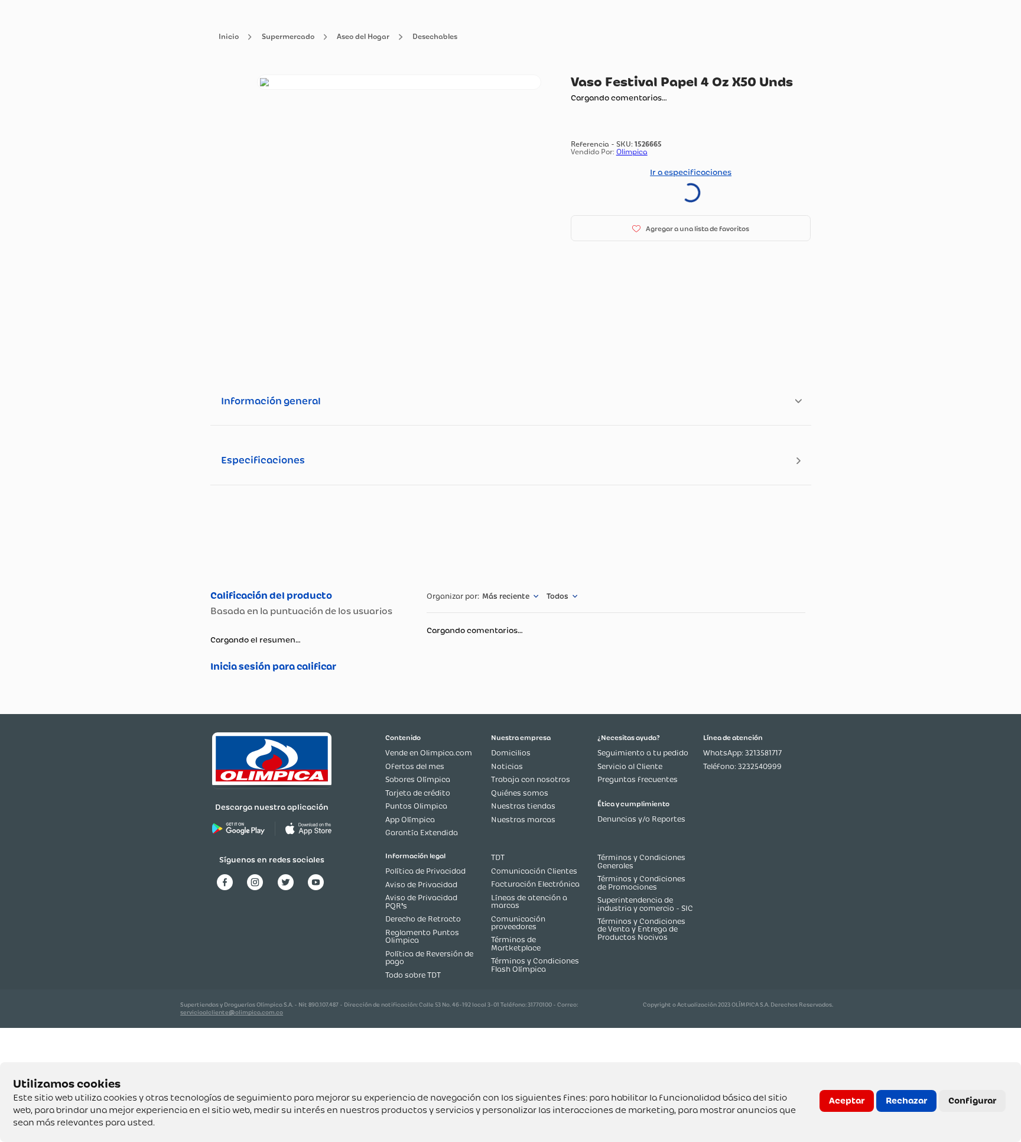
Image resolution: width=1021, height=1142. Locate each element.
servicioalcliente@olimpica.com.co (231, 1012)
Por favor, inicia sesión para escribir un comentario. (306, 666)
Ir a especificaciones (690, 172)
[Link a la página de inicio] (229, 37)
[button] (691, 228)
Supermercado (288, 37)
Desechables (434, 37)
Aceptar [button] (846, 1100)
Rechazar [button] (906, 1100)
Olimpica (632, 151)
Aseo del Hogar (363, 37)
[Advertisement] (510, 536)
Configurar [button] (972, 1100)
